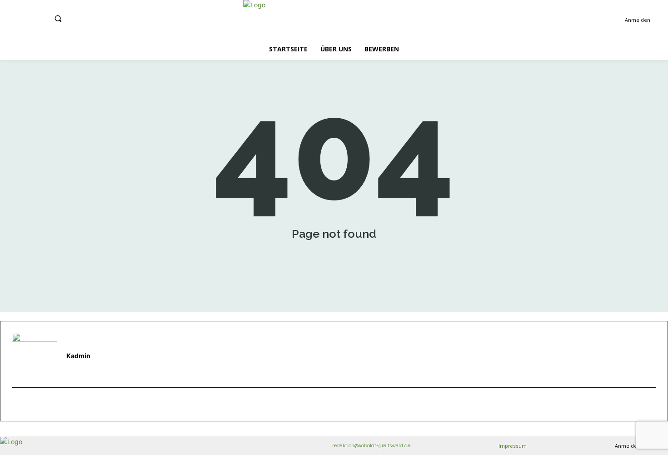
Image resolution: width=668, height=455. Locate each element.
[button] (58, 18)
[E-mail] (17, 405)
